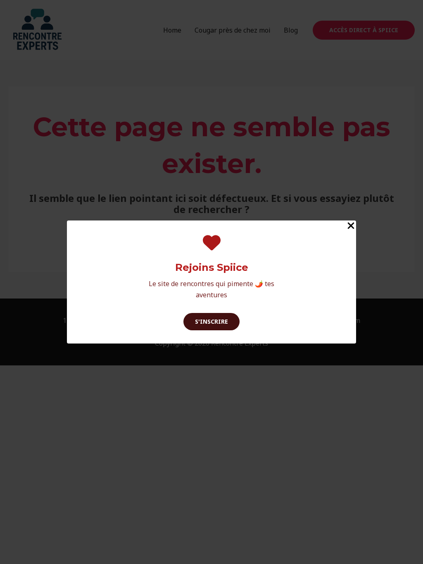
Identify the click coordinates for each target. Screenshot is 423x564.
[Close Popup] (351, 226)
